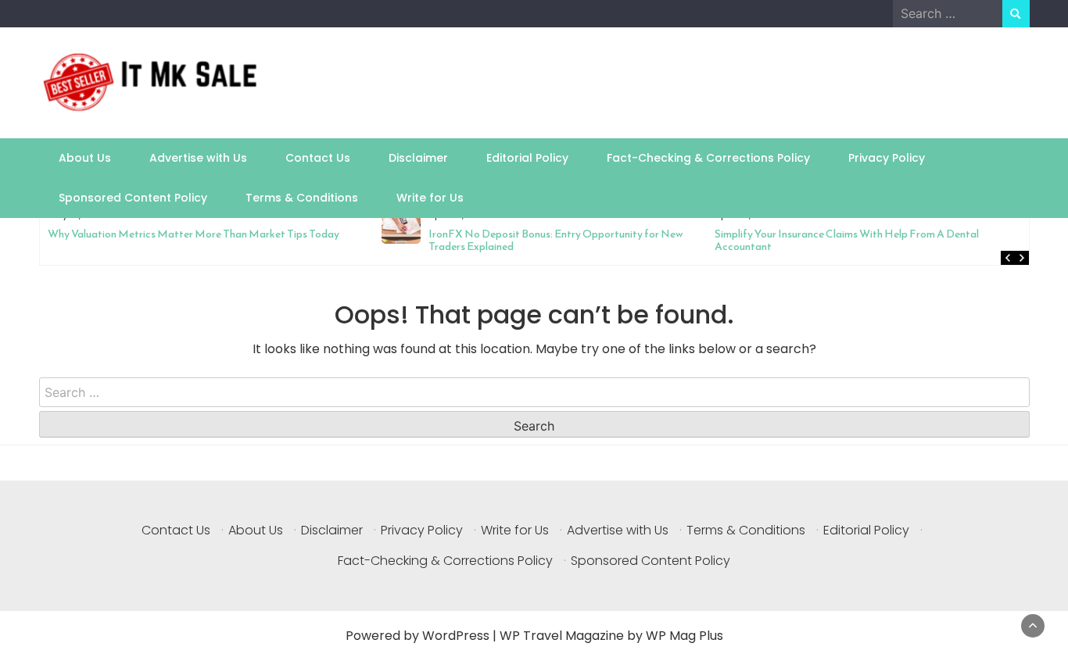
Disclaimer (418, 158)
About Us (85, 158)
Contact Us (317, 158)
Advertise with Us (198, 158)
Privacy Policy (886, 158)
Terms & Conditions (301, 197)
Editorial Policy (527, 158)
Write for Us (430, 197)
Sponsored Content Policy (133, 197)
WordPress (455, 636)
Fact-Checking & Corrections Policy (708, 158)
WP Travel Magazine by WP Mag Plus (611, 636)
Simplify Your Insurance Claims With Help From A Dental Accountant (569, 240)
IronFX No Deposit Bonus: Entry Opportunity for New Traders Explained (277, 240)
